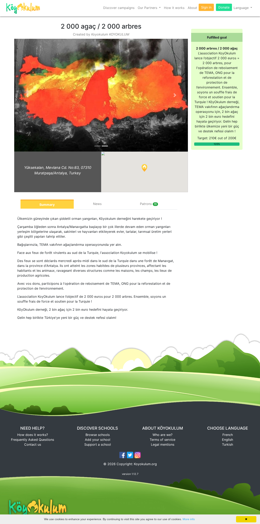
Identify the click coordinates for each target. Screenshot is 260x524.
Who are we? (162, 435)
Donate (224, 7)
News (97, 204)
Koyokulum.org (145, 464)
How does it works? (32, 435)
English (227, 440)
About (192, 8)
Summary (47, 205)
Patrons (148, 204)
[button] (27, 95)
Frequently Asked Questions (32, 440)
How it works (174, 8)
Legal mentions (162, 444)
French (227, 435)
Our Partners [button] (148, 8)
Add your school (97, 440)
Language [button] (242, 8)
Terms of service (162, 440)
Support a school (97, 444)
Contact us (32, 444)
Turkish (227, 444)
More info (189, 519)
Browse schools (98, 435)
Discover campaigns (118, 8)
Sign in (206, 7)
